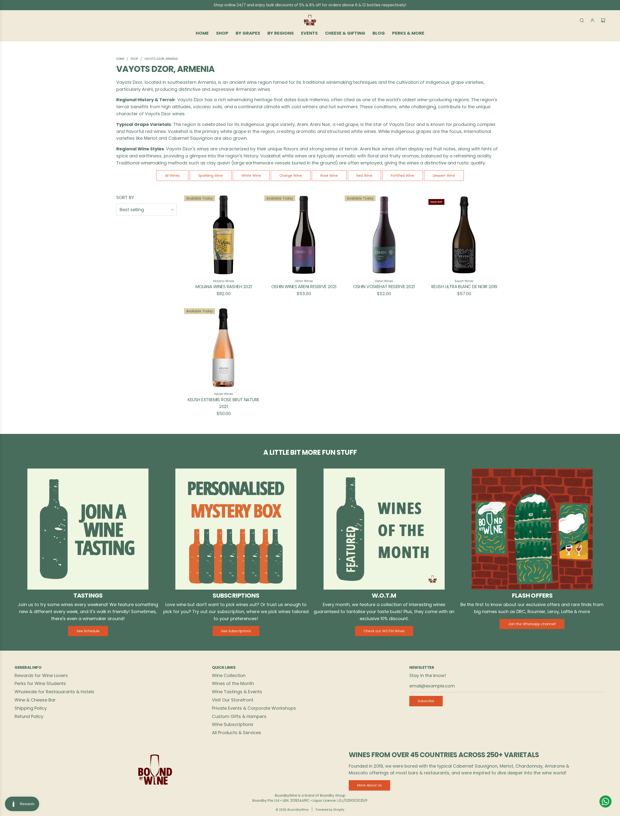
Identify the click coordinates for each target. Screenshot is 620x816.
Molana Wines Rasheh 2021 (223, 287)
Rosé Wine (329, 175)
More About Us (369, 785)
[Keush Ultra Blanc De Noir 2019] (464, 234)
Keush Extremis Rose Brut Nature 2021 (223, 403)
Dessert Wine (444, 175)
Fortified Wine (402, 175)
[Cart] (603, 20)
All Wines (172, 175)
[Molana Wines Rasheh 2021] (223, 234)
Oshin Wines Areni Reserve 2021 (303, 287)
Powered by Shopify (330, 810)
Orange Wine (290, 175)
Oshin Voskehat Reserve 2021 (384, 287)
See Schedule (88, 631)
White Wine (251, 175)
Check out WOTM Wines (384, 631)
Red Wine (364, 175)
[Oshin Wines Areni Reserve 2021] (303, 234)
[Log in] (592, 20)
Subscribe (426, 701)
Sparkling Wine (210, 175)
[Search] (581, 20)
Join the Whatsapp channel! (532, 624)
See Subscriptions (236, 631)
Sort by (125, 197)
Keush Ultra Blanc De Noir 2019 (464, 287)
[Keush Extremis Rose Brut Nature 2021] (223, 347)
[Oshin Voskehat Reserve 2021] (384, 234)
